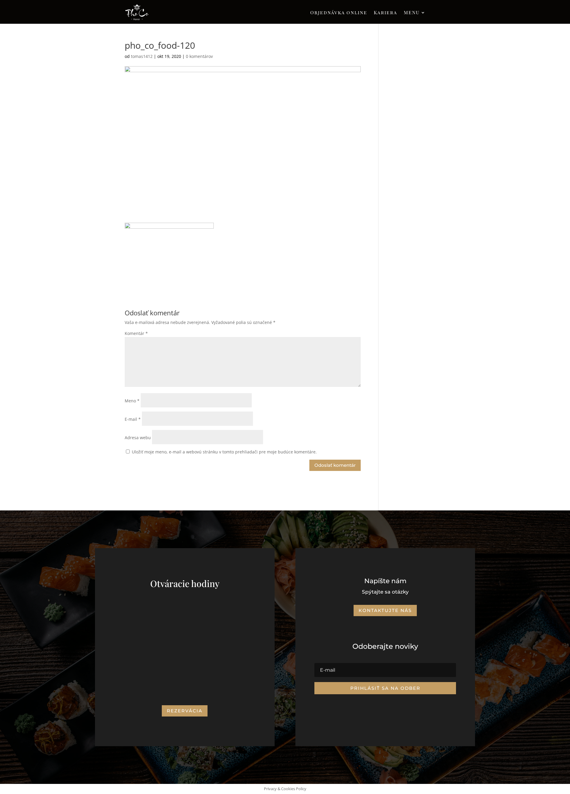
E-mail (133, 419)
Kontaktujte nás (385, 610)
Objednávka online (338, 12)
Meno (132, 401)
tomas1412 (142, 56)
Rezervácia (184, 711)
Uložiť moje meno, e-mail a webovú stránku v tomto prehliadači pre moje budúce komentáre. (224, 452)
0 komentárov (199, 56)
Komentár (136, 333)
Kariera (385, 12)
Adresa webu (138, 437)
